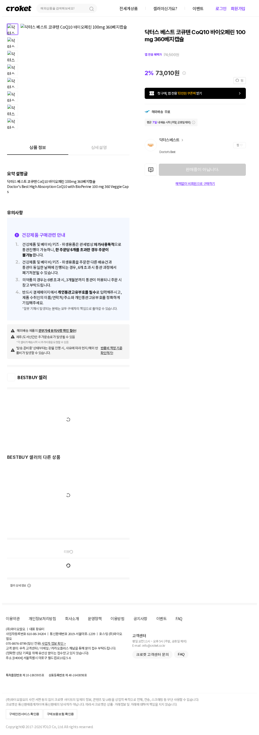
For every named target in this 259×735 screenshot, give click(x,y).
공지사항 (140, 618)
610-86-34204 (36, 633)
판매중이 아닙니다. (202, 169)
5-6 (68, 657)
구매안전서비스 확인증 (24, 714)
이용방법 (117, 618)
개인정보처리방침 (42, 618)
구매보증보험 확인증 (60, 714)
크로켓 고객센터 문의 (152, 654)
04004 (17, 657)
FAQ (179, 618)
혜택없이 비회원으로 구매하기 (195, 184)
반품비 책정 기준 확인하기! (111, 350)
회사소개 (72, 618)
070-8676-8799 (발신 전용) (23, 643)
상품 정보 (37, 147)
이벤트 (161, 618)
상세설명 (99, 147)
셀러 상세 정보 (18, 585)
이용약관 (12, 618)
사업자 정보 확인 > (53, 643)
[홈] (18, 8)
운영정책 (94, 618)
